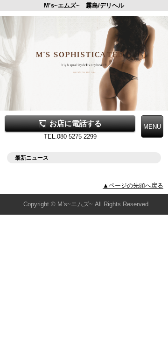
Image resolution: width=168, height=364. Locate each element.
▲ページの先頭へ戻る (133, 185)
